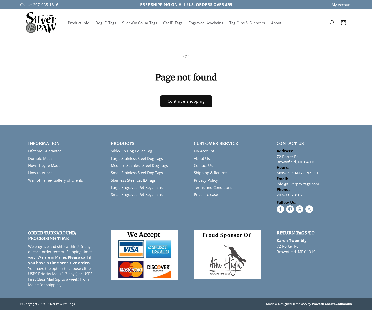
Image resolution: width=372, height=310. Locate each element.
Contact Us (203, 165)
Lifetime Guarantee (44, 150)
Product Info (78, 22)
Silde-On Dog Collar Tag (131, 150)
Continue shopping (186, 101)
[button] (332, 22)
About (276, 22)
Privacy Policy (206, 180)
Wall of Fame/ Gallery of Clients (55, 180)
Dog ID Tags (105, 22)
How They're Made (44, 165)
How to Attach (40, 172)
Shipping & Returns (210, 172)
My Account (342, 4)
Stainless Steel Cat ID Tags (133, 180)
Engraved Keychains (206, 22)
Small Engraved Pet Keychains (137, 194)
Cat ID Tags (172, 22)
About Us (202, 158)
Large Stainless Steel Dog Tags (137, 158)
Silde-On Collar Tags (139, 22)
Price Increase (206, 194)
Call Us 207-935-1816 (39, 4)
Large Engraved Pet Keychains (137, 187)
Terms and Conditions (213, 187)
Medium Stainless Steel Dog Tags (139, 165)
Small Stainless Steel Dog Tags (137, 172)
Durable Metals (41, 158)
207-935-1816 (289, 194)
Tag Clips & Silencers (247, 22)
